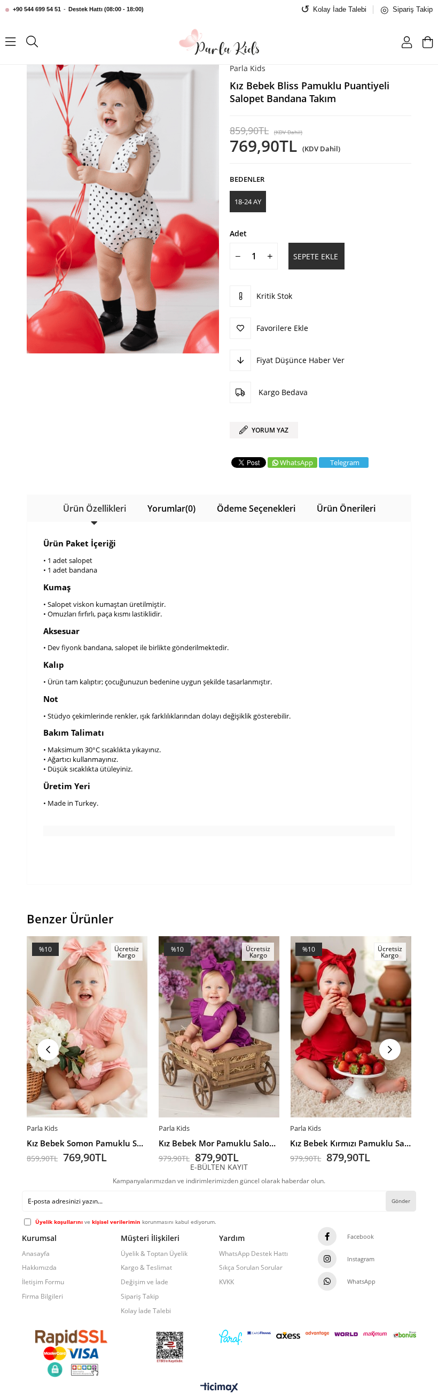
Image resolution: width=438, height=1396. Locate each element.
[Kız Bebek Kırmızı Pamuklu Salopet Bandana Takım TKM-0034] (350, 1027)
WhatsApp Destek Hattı (253, 1254)
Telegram (344, 462)
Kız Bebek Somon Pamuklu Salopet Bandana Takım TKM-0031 (87, 1143)
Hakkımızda (39, 1267)
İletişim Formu (43, 1282)
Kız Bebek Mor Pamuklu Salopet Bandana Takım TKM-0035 (219, 1143)
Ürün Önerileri (346, 508)
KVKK (226, 1282)
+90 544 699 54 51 (37, 9)
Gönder (401, 1201)
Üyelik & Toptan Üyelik (154, 1254)
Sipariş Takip (140, 1296)
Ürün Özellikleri (94, 508)
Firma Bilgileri (42, 1296)
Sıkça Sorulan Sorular (251, 1267)
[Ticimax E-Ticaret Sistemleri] (219, 1388)
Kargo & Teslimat (146, 1267)
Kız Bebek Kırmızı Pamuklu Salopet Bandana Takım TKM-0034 (350, 1143)
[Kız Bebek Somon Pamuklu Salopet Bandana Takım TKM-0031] (87, 1027)
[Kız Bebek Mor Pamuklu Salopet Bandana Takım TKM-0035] (219, 1027)
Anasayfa (36, 1254)
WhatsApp (296, 462)
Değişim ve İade (144, 1282)
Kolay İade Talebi (146, 1311)
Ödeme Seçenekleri (256, 508)
